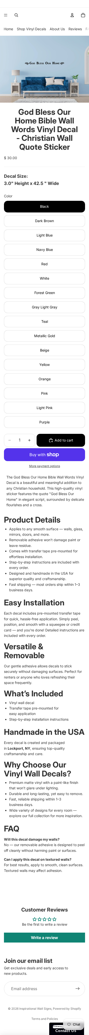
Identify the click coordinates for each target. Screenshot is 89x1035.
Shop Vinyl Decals (31, 29)
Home (8, 29)
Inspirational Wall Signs (35, 1008)
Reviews (75, 29)
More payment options (44, 466)
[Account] (72, 15)
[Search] (16, 15)
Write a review (44, 937)
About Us (57, 29)
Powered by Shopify (67, 1008)
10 (64, 97)
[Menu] (5, 15)
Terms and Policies (44, 1019)
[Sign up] (77, 989)
